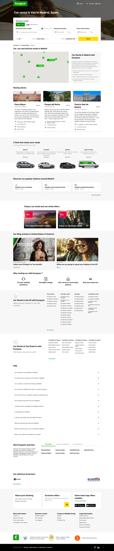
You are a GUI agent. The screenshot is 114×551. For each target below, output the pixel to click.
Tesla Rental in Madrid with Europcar (75, 450)
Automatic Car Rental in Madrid (89, 450)
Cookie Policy (42, 547)
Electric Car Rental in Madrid (46, 453)
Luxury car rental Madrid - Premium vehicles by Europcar (60, 453)
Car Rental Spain (24, 45)
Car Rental (16, 45)
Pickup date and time (60, 28)
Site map (26, 547)
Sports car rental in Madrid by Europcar (75, 453)
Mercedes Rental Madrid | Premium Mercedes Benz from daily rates (46, 450)
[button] (43, 58)
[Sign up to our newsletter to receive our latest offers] (66, 504)
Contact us (50, 547)
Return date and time (83, 28)
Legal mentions (33, 547)
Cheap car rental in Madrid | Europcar (60, 450)
